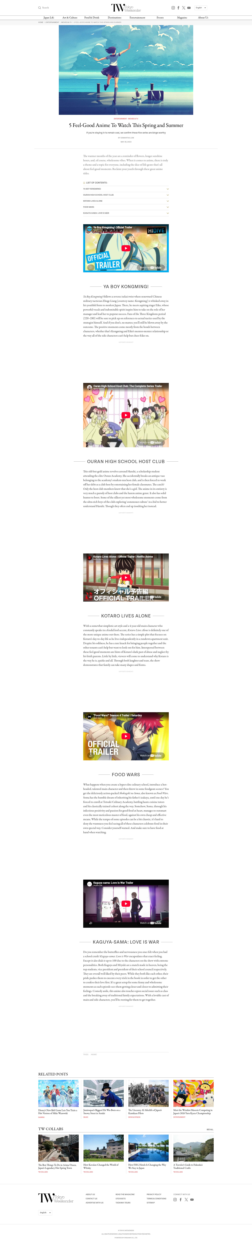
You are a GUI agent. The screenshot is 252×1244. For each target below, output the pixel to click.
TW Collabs (43, 1172)
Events (160, 18)
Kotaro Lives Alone (92, 201)
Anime (94, 1054)
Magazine (182, 18)
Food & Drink (91, 18)
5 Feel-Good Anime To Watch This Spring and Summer (97, 22)
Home (41, 22)
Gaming (41, 1117)
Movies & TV (66, 22)
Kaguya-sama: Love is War (96, 213)
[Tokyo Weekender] (56, 1202)
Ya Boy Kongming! (92, 189)
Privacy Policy (154, 1194)
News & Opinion (134, 1117)
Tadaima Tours (123, 1203)
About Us (203, 18)
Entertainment (137, 18)
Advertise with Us (94, 1203)
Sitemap (151, 1203)
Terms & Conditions (156, 1199)
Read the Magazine (125, 1194)
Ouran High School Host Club (98, 195)
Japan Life (49, 18)
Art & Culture (69, 18)
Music (85, 1117)
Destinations (114, 18)
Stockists (121, 1199)
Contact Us (91, 1199)
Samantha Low (127, 138)
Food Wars (88, 207)
